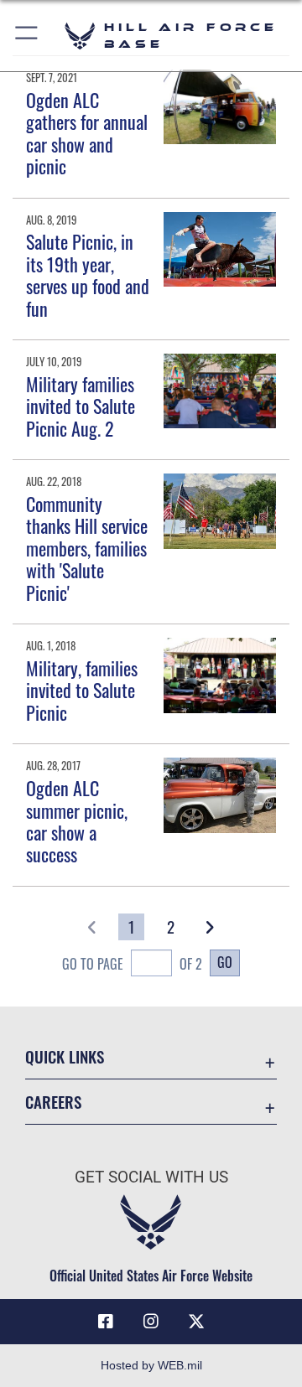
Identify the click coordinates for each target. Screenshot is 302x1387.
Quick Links (64, 1056)
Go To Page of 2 (131, 964)
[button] (27, 35)
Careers (53, 1101)
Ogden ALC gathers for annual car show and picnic (87, 132)
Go (224, 962)
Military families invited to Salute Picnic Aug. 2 (80, 406)
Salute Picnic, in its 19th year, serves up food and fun (87, 274)
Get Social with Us (151, 1177)
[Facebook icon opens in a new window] (105, 1321)
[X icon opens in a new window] (196, 1321)
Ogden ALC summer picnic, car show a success (77, 820)
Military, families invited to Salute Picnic (82, 690)
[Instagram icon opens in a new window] (151, 1321)
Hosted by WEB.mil (151, 1365)
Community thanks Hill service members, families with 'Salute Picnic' (87, 548)
